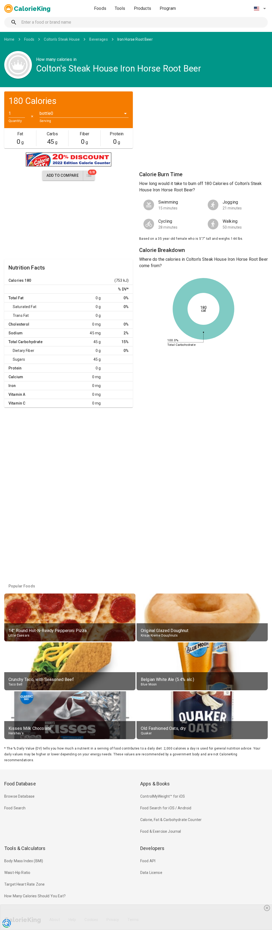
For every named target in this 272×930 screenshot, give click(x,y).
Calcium (15, 377)
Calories (16, 280)
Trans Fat (21, 315)
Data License (151, 872)
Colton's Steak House (62, 39)
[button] (260, 8)
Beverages (98, 39)
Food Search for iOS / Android (165, 808)
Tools (120, 8)
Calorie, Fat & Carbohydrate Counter (171, 820)
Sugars (19, 359)
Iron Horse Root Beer (135, 39)
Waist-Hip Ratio (17, 872)
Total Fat (15, 298)
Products (142, 8)
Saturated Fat (24, 307)
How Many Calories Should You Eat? (35, 896)
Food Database (20, 783)
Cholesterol (18, 324)
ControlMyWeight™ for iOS (162, 796)
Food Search (15, 808)
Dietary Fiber (23, 350)
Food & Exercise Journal (160, 831)
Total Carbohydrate (25, 342)
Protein (15, 368)
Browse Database (19, 796)
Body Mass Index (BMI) (23, 861)
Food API (147, 861)
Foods (100, 8)
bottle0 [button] (46, 113)
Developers (152, 848)
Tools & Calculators (25, 848)
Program (168, 8)
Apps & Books (155, 783)
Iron (12, 386)
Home (9, 39)
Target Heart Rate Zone (24, 884)
